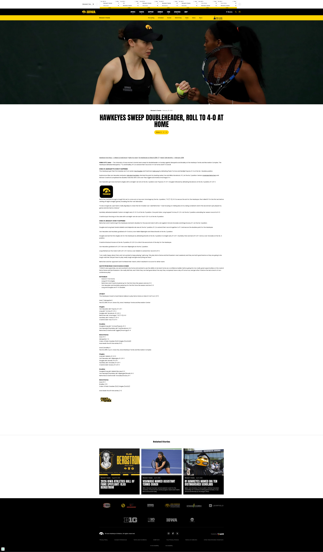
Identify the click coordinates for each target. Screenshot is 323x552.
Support (151, 12)
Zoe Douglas (138, 171)
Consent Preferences (120, 540)
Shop (186, 12)
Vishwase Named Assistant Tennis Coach (159, 483)
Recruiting (151, 18)
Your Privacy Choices (172, 540)
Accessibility (169, 545)
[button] (239, 4)
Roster (169, 18)
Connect (160, 12)
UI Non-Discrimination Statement (213, 540)
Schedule (161, 18)
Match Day (178, 18)
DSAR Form (156, 540)
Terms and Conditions (140, 540)
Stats (187, 18)
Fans (168, 12)
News (193, 18)
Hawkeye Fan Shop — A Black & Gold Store (113, 158)
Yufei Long (155, 171)
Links (109, 7)
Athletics (177, 12)
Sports (133, 12)
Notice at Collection (191, 540)
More (200, 18)
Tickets (141, 12)
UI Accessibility (154, 545)
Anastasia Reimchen (209, 175)
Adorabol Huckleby (133, 175)
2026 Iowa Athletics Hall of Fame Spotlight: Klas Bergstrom (117, 484)
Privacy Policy (104, 540)
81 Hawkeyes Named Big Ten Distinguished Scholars (201, 483)
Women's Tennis (156, 110)
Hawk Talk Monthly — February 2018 (172, 158)
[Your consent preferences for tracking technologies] (3, 549)
